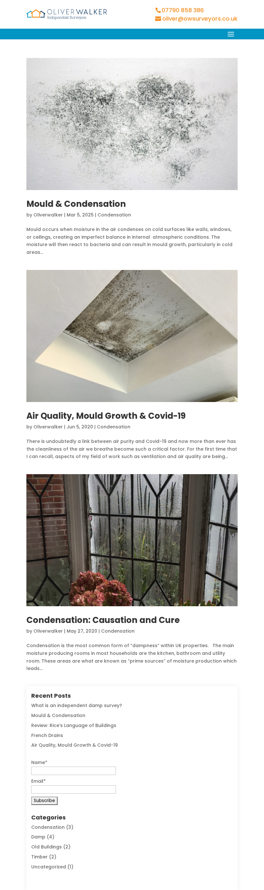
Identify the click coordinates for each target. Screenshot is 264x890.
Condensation (114, 215)
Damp (38, 837)
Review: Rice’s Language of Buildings (73, 725)
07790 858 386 (183, 10)
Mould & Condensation (76, 204)
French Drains (47, 735)
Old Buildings (46, 847)
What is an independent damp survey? (76, 705)
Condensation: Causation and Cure (103, 620)
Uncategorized (48, 867)
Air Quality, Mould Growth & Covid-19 (106, 416)
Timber (39, 857)
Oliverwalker (48, 215)
